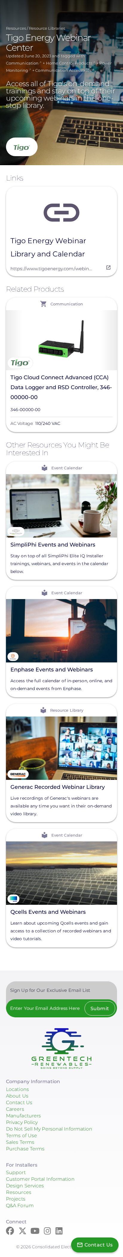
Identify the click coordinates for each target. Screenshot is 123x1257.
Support (16, 1172)
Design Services (25, 1186)
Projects (15, 1199)
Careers (15, 1109)
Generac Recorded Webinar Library (57, 786)
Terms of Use (21, 1135)
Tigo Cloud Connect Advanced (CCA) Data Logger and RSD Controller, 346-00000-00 (61, 387)
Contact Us (19, 1102)
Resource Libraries (47, 28)
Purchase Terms (25, 1149)
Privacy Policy (22, 1122)
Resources (16, 28)
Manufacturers (23, 1116)
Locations (17, 1089)
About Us (17, 1096)
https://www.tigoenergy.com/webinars (51, 268)
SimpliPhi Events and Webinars (52, 544)
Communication (22, 63)
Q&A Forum (20, 1205)
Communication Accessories (63, 70)
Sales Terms (20, 1142)
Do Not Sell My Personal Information (49, 1129)
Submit (99, 1008)
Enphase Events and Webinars (51, 669)
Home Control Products (69, 63)
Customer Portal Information (40, 1179)
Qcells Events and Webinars (48, 912)
